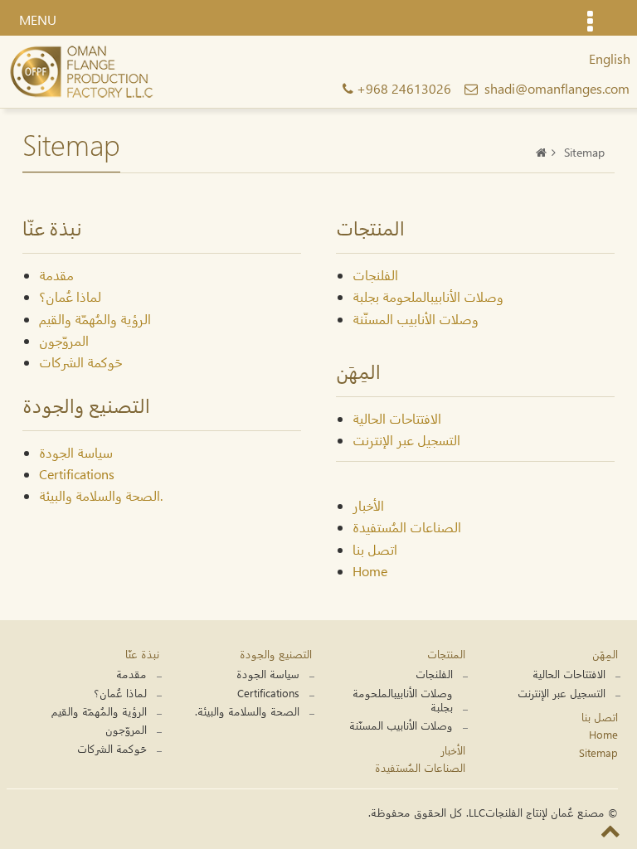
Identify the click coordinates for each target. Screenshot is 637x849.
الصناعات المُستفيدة (407, 527)
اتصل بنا (375, 549)
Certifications (76, 474)
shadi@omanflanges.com (557, 88)
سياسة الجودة (76, 452)
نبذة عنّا (142, 654)
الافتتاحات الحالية (397, 418)
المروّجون (64, 340)
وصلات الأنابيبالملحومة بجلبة (428, 296)
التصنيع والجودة (276, 654)
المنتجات (446, 654)
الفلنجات (375, 275)
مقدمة (56, 275)
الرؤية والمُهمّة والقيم (95, 318)
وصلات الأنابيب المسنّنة (416, 318)
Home (370, 571)
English (609, 58)
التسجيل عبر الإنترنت (406, 440)
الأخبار (368, 505)
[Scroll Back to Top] (610, 829)
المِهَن (605, 654)
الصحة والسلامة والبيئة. (101, 495)
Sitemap (598, 752)
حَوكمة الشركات (80, 362)
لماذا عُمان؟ (70, 296)
